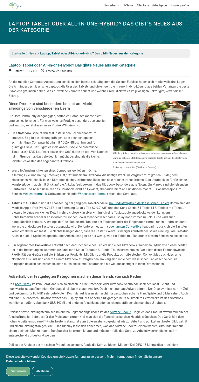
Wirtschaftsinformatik (93, 194)
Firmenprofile (180, 5)
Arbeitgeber (160, 5)
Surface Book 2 (120, 312)
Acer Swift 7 (23, 284)
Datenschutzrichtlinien (21, 361)
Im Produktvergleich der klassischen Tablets (139, 203)
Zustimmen (18, 371)
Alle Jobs (142, 5)
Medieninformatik (35, 194)
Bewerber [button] (110, 5)
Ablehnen (42, 371)
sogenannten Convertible (124, 226)
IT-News (128, 5)
